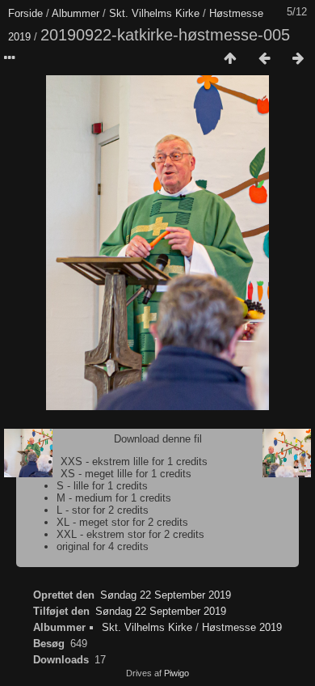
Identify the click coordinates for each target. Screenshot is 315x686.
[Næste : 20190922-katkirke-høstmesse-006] (298, 59)
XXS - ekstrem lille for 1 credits (134, 461)
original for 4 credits (103, 546)
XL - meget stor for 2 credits (122, 522)
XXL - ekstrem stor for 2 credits (130, 534)
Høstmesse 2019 (242, 627)
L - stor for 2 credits (103, 510)
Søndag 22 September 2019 (165, 595)
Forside (25, 13)
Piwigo (176, 673)
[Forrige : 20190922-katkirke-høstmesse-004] (264, 59)
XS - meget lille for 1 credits (126, 474)
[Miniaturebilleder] (230, 59)
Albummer (75, 13)
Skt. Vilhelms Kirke (154, 13)
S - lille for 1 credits (102, 486)
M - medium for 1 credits (114, 498)
